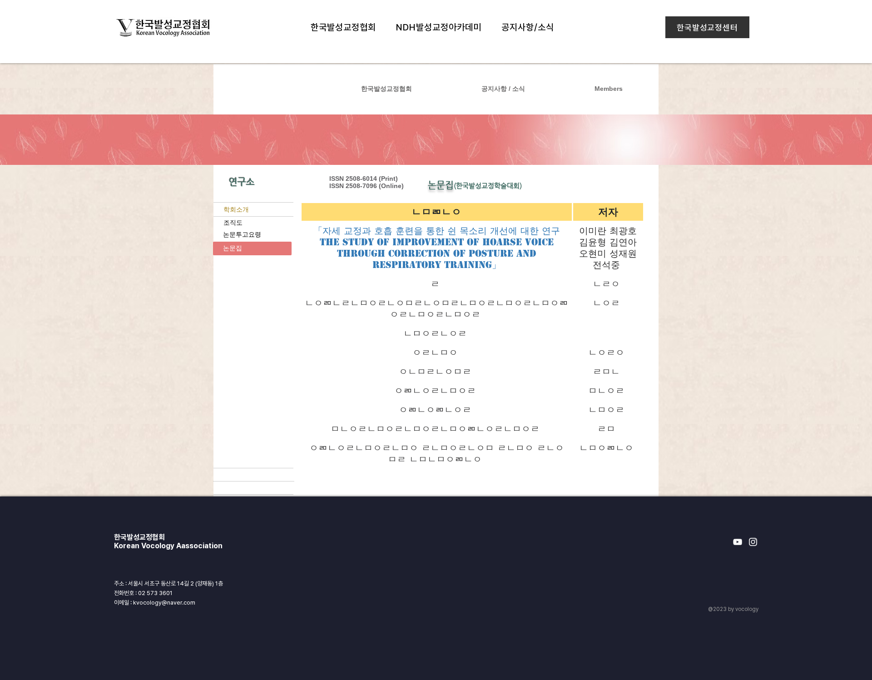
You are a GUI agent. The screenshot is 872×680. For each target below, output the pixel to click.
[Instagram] (753, 541)
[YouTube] (737, 541)
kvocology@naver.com (164, 602)
